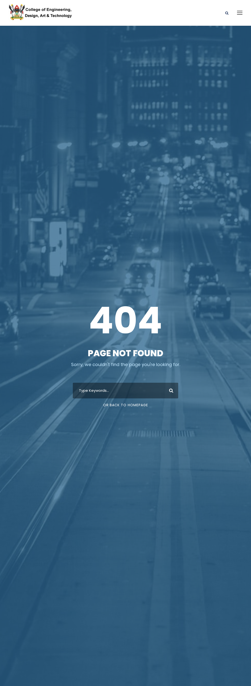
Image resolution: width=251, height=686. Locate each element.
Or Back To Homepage (125, 405)
